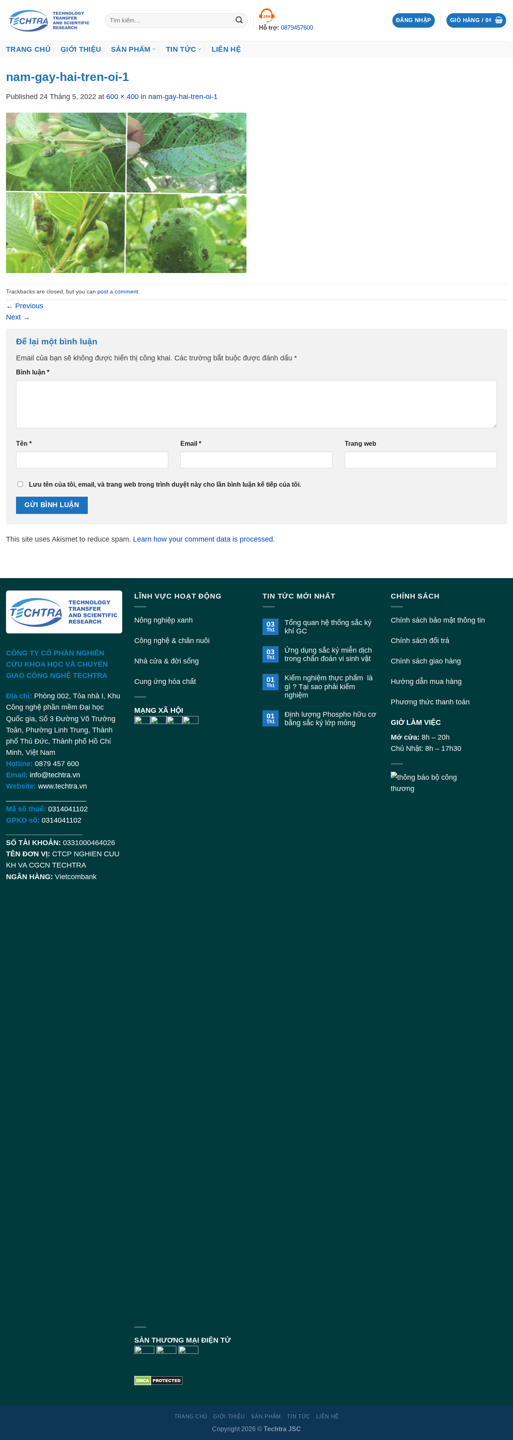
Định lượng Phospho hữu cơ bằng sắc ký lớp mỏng (330, 718)
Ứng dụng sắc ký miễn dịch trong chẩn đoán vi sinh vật (328, 654)
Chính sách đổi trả (420, 641)
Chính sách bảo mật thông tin (438, 620)
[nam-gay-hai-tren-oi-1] (126, 192)
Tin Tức (181, 49)
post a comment (117, 291)
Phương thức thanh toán (430, 702)
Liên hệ (226, 49)
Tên (24, 443)
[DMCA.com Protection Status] (158, 1380)
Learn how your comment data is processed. (204, 539)
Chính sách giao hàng (426, 661)
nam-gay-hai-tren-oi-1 (183, 97)
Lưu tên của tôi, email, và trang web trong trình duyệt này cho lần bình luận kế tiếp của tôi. (165, 484)
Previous (24, 306)
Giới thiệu (81, 49)
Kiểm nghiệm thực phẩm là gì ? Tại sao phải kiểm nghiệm (329, 686)
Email (190, 443)
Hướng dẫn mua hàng (426, 682)
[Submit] (239, 20)
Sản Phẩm (131, 49)
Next (18, 317)
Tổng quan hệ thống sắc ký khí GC (328, 627)
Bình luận (32, 372)
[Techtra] (49, 20)
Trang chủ (28, 49)
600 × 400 (122, 97)
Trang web (360, 443)
